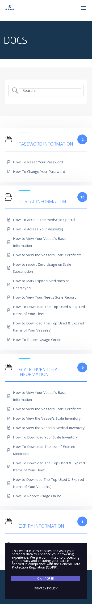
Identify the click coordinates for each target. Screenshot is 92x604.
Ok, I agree (45, 578)
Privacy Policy (46, 588)
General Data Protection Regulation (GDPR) (46, 565)
